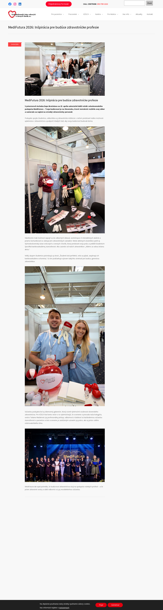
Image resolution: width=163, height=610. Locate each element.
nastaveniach (64, 608)
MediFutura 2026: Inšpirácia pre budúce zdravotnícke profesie (61, 100)
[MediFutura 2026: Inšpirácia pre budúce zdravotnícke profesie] (65, 69)
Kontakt (150, 14)
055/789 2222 (102, 4)
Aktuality (139, 14)
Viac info (126, 14)
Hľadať (149, 3)
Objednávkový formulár (58, 4)
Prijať (101, 605)
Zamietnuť (115, 605)
